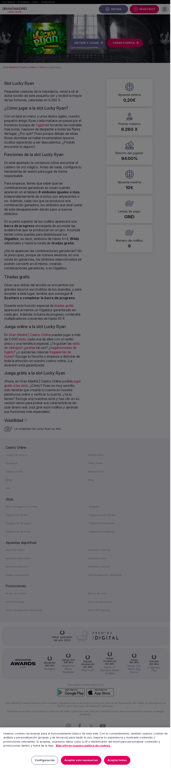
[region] (85, 747)
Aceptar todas (117, 760)
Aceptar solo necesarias (81, 760)
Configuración (45, 760)
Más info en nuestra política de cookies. (83, 745)
